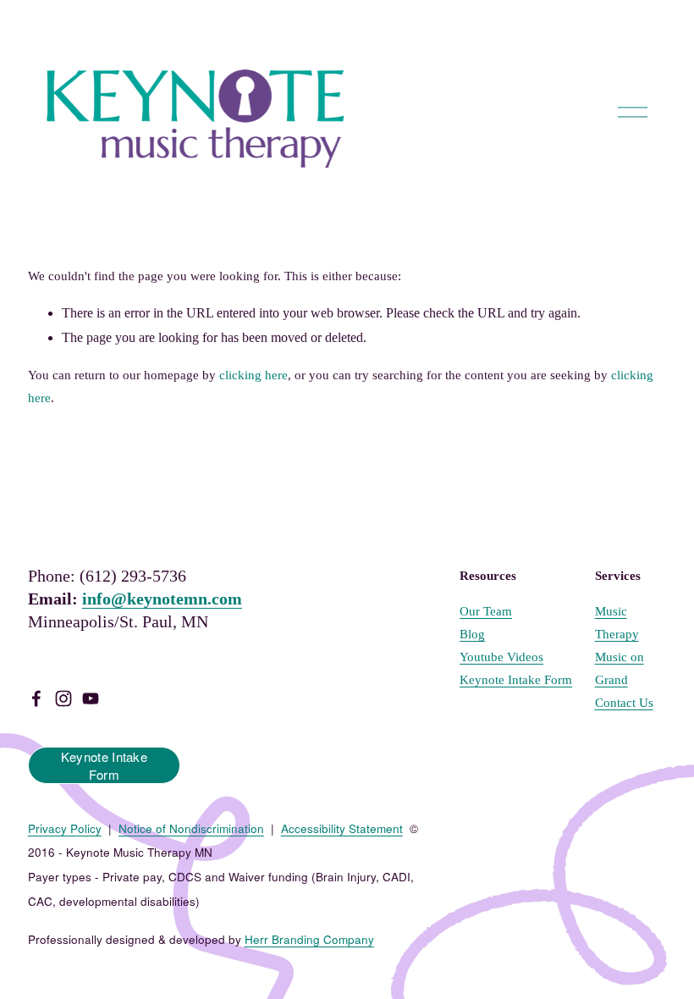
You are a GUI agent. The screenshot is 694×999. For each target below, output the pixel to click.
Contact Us (624, 702)
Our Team (486, 611)
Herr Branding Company (309, 939)
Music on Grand (619, 668)
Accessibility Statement (342, 828)
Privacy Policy (65, 828)
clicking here (253, 375)
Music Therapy (617, 622)
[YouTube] (90, 698)
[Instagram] (63, 698)
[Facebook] (36, 698)
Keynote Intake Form (104, 765)
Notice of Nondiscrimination (191, 828)
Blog (472, 634)
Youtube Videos (501, 657)
